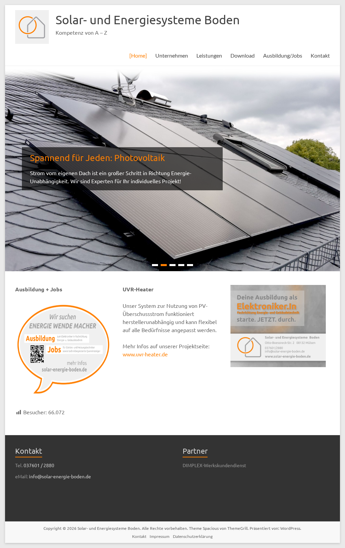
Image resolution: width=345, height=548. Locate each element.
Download (242, 55)
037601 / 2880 (39, 465)
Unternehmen (171, 55)
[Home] (138, 55)
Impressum (159, 536)
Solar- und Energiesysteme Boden (148, 19)
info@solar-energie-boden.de (60, 476)
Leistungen (209, 55)
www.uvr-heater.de (145, 354)
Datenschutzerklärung (193, 536)
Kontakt (320, 55)
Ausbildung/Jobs (282, 55)
